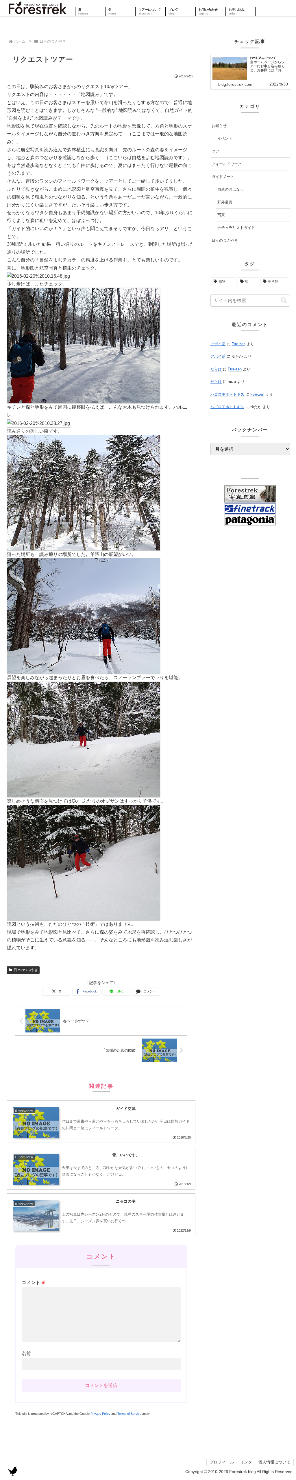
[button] (284, 300)
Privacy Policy (100, 1413)
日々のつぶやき (26, 970)
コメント (34, 1282)
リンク (246, 1462)
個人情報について (274, 1462)
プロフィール (222, 1462)
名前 (26, 1353)
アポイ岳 (217, 344)
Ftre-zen (238, 344)
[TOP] (37, 11)
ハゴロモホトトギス (227, 394)
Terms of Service (129, 1413)
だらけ (216, 369)
